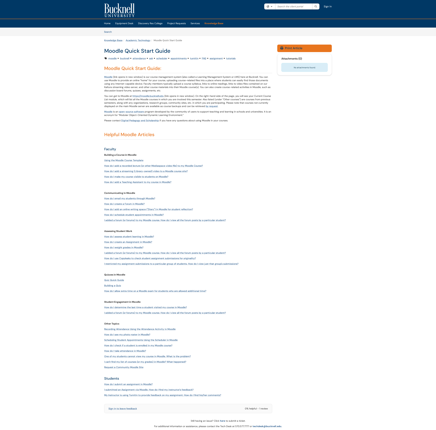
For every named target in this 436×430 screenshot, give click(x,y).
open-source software (131, 111)
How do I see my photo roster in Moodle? (127, 334)
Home (107, 23)
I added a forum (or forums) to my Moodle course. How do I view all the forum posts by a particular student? (165, 220)
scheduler (161, 58)
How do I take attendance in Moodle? (125, 350)
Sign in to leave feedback (122, 408)
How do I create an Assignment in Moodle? (128, 242)
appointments (179, 58)
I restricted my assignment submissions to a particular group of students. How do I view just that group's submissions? (171, 263)
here (222, 420)
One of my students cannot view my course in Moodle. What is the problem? (147, 356)
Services (195, 23)
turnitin (194, 58)
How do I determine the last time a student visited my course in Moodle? (145, 307)
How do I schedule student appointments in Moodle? (134, 214)
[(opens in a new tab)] (119, 10)
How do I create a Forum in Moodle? (124, 203)
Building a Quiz (112, 285)
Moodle (108, 76)
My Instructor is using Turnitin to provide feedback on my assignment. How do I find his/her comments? (162, 395)
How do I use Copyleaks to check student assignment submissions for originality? (150, 258)
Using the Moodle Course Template (123, 160)
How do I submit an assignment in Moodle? (128, 384)
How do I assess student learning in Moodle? (129, 236)
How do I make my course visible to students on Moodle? (136, 176)
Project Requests (176, 23)
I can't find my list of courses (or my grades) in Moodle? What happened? (145, 361)
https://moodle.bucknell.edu (148, 96)
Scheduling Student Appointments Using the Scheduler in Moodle (141, 340)
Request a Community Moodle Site (123, 367)
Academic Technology (138, 40)
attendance (139, 58)
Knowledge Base (214, 23)
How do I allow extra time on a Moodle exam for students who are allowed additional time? (155, 291)
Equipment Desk (124, 23)
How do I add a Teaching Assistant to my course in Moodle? (137, 182)
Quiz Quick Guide (114, 280)
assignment (216, 58)
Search (109, 31)
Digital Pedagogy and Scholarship (140, 120)
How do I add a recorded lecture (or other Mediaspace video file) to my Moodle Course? (153, 165)
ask (151, 58)
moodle (112, 58)
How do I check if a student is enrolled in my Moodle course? (138, 345)
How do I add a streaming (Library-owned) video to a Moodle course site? (146, 171)
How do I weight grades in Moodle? (123, 247)
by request (212, 106)
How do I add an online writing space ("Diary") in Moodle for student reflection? (148, 209)
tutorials (231, 58)
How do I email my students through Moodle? (129, 198)
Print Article (293, 48)
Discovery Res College (150, 23)
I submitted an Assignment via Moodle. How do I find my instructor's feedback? (148, 389)
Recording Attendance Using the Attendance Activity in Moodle (140, 329)
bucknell (124, 58)
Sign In (328, 6)
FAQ (204, 58)
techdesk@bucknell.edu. (267, 426)
